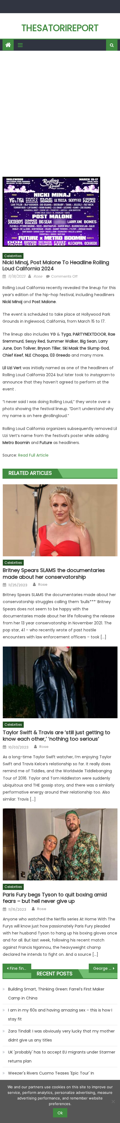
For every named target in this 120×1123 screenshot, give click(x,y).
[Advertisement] (60, 114)
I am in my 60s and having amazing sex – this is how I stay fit (60, 1014)
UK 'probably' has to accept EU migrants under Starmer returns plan (61, 1056)
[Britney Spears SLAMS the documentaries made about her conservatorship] (60, 520)
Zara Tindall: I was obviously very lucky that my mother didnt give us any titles (61, 1035)
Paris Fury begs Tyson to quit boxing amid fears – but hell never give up (55, 898)
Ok (60, 1113)
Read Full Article (33, 455)
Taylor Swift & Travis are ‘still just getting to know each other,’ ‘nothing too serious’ (56, 735)
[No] (113, 1101)
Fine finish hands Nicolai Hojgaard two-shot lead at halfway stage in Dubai (20, 968)
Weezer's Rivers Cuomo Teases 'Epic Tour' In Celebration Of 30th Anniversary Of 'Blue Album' (55, 1077)
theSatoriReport (60, 28)
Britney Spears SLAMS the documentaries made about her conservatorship (54, 573)
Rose (37, 276)
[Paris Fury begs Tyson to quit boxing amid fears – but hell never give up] (60, 844)
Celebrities (13, 256)
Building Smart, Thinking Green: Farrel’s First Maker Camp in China (56, 993)
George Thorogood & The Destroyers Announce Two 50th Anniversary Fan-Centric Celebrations (105, 968)
